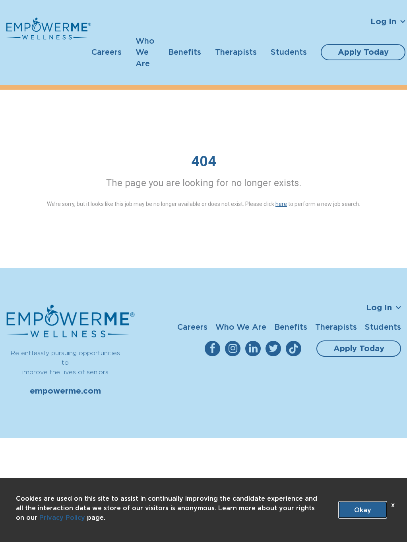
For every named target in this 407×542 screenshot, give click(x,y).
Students (289, 52)
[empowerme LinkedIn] (254, 348)
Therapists (236, 52)
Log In (383, 21)
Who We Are (145, 52)
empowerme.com (65, 391)
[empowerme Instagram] (234, 348)
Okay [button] (362, 510)
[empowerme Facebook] (214, 348)
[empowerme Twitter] (275, 348)
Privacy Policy (62, 517)
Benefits (184, 52)
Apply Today (363, 52)
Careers (106, 52)
